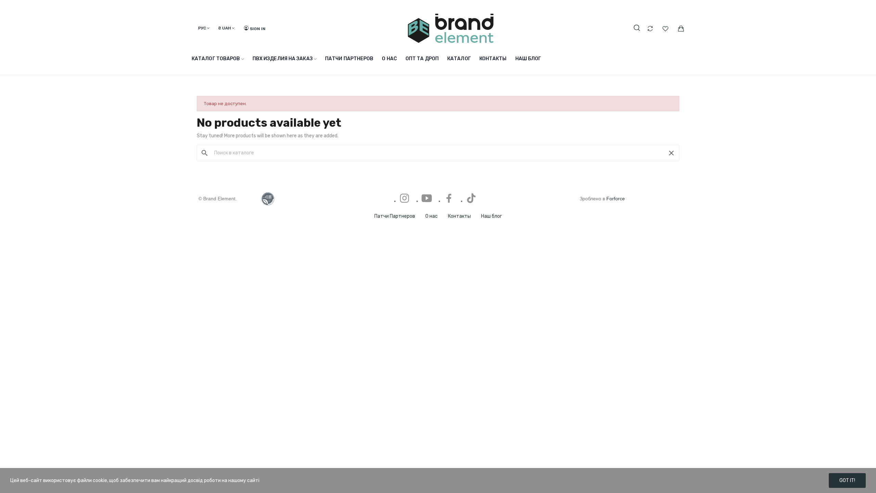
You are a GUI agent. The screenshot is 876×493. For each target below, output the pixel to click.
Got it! (847, 480)
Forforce (615, 198)
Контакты (459, 216)
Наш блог (491, 216)
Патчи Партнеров (394, 216)
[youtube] (427, 198)
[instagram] (404, 198)
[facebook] (449, 198)
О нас (431, 216)
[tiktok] (471, 198)
